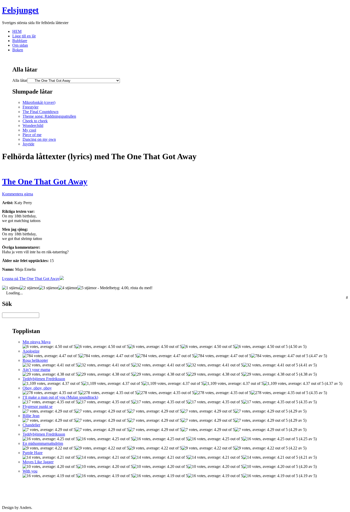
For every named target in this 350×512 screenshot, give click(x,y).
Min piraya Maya (36, 342)
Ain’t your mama (36, 369)
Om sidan (20, 45)
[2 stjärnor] (29, 288)
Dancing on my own (39, 139)
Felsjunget (20, 10)
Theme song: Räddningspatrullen (49, 116)
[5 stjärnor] (87, 288)
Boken (17, 50)
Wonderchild (33, 125)
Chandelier (31, 425)
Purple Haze (33, 452)
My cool (29, 130)
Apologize (31, 351)
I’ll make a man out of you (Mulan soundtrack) (60, 397)
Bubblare (19, 40)
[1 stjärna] (11, 288)
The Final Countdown (40, 111)
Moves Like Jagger (38, 462)
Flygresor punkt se (38, 406)
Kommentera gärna (17, 194)
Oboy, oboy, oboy (37, 388)
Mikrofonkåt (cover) (39, 102)
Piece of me (32, 135)
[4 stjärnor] (67, 288)
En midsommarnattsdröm (43, 443)
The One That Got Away (44, 181)
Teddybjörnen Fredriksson (44, 379)
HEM (17, 31)
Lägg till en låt (24, 36)
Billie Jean (31, 416)
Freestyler (30, 107)
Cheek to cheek (35, 121)
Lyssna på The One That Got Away (31, 278)
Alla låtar (19, 80)
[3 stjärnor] (48, 288)
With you (30, 471)
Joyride (28, 144)
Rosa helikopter (35, 360)
